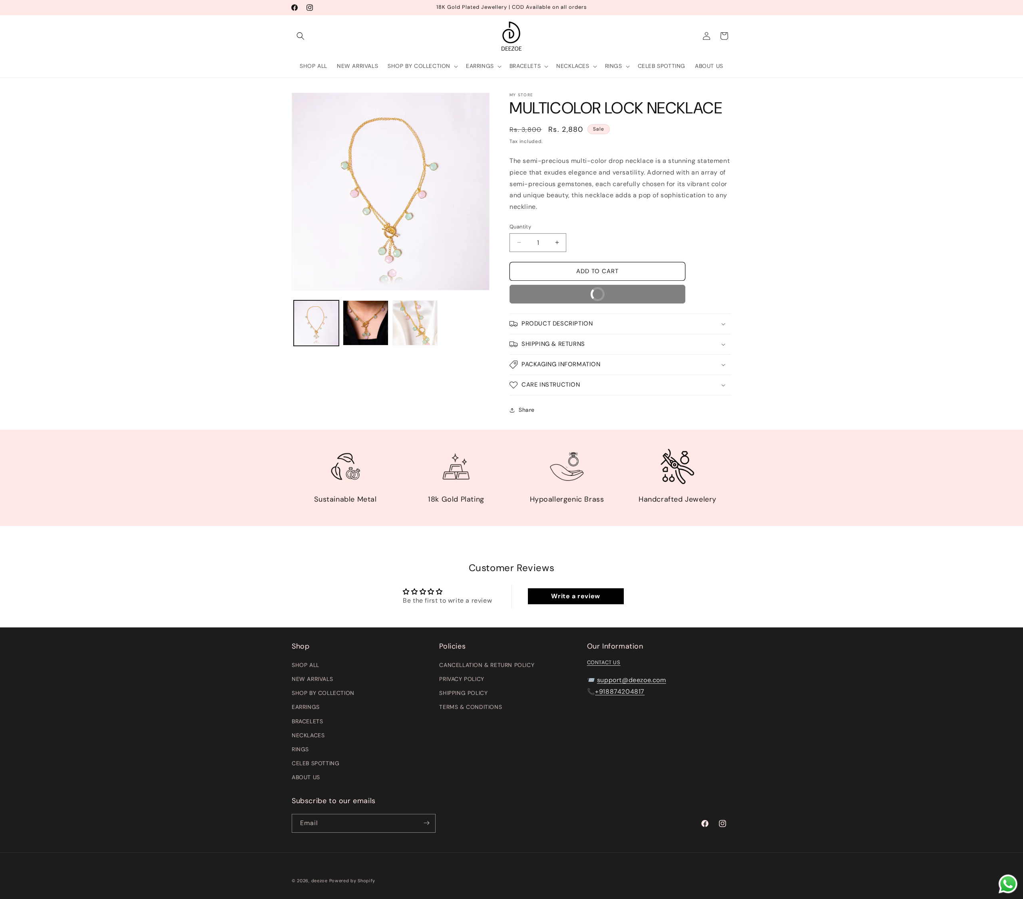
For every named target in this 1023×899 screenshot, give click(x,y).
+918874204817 (620, 691)
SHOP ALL (305, 664)
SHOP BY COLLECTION (323, 692)
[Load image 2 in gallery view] (365, 322)
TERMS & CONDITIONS (470, 706)
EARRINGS (306, 706)
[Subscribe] (426, 823)
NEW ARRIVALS (312, 678)
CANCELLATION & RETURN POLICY (486, 664)
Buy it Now (564, 297)
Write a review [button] (575, 596)
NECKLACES (308, 734)
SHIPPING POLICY (463, 692)
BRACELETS (307, 720)
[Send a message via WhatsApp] (1008, 884)
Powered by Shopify (352, 880)
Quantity (520, 226)
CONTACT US (604, 662)
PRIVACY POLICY (461, 678)
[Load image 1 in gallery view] (316, 322)
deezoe (319, 880)
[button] (300, 36)
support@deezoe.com (631, 680)
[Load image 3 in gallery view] (415, 322)
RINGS (300, 748)
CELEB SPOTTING (315, 762)
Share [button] (527, 409)
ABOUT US (306, 777)
